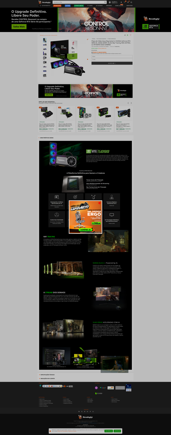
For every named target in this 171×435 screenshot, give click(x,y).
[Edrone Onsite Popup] (85, 217)
